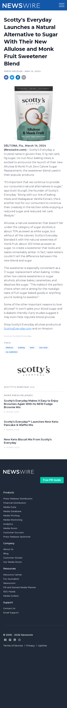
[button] (61, 5)
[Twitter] (10, 640)
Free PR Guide (52, 480)
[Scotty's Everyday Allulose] (33, 142)
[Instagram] (19, 640)
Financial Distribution (14, 502)
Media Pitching (11, 515)
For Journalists (11, 579)
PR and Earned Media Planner (19, 587)
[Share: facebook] (6, 77)
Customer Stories (12, 557)
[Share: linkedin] (18, 77)
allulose (9, 348)
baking (21, 348)
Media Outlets (11, 595)
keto (32, 348)
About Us (8, 549)
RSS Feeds (9, 591)
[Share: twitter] (12, 77)
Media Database (12, 511)
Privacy (30, 645)
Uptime (42, 645)
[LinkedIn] (15, 640)
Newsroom (9, 583)
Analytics (8, 524)
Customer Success (13, 532)
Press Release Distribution (17, 498)
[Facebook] (5, 640)
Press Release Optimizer (17, 536)
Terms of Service (13, 645)
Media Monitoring (12, 519)
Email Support (11, 612)
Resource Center (12, 574)
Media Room (10, 528)
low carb (43, 348)
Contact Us (9, 608)
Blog (5, 553)
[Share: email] (24, 77)
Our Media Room (12, 562)
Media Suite (9, 507)
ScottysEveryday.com (18, 328)
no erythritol (11, 352)
